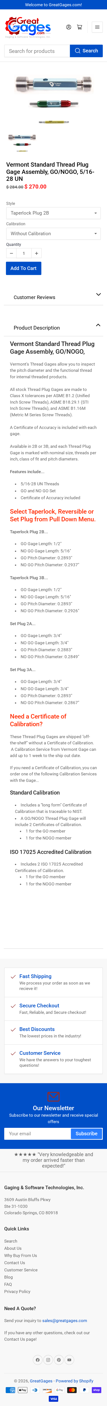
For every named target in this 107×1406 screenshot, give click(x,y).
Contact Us (14, 1262)
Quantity (13, 244)
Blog (8, 1277)
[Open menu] (97, 27)
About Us (13, 1248)
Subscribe (87, 1134)
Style (10, 203)
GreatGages (41, 1380)
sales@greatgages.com (64, 1320)
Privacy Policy (17, 1291)
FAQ (8, 1284)
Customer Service (21, 1269)
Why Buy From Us (20, 1255)
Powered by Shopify (74, 1380)
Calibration (15, 224)
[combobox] (53, 51)
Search (90, 51)
